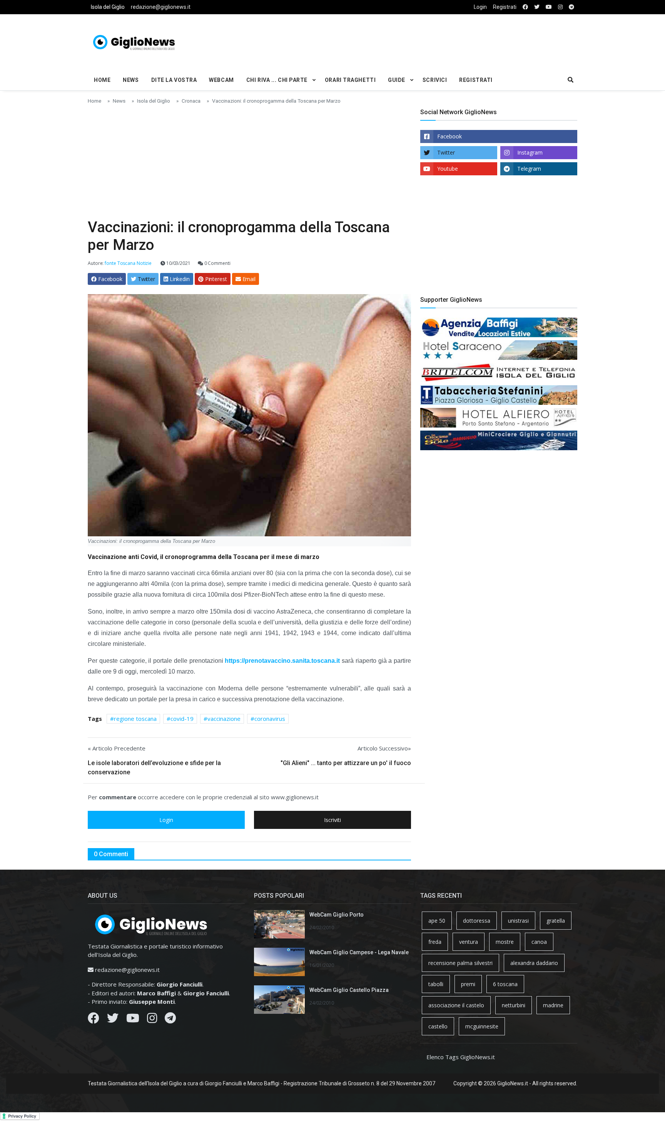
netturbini (513, 1005)
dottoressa (476, 920)
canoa (539, 941)
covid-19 (182, 718)
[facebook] (525, 7)
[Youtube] (132, 1020)
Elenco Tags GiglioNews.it (460, 1057)
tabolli (435, 984)
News (131, 80)
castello (438, 1026)
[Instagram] (152, 1020)
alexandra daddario (534, 963)
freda (434, 941)
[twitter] (537, 7)
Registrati (504, 7)
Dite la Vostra (174, 80)
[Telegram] (170, 1020)
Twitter (446, 152)
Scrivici (435, 80)
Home (102, 80)
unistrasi (518, 920)
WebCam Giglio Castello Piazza (349, 990)
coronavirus (269, 718)
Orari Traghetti (350, 80)
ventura (468, 941)
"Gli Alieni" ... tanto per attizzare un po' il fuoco (346, 763)
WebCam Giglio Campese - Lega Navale (359, 952)
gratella (555, 920)
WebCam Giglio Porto (336, 915)
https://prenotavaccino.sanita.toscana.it (282, 660)
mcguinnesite (481, 1026)
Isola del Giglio (108, 7)
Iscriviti (332, 820)
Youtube (447, 168)
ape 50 (436, 920)
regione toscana (135, 718)
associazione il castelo (456, 1005)
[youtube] (549, 7)
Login (480, 7)
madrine (553, 1005)
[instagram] (560, 7)
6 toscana (505, 984)
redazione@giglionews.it (160, 7)
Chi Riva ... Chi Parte (276, 80)
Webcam (221, 80)
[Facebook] (93, 1020)
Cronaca (191, 101)
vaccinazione (224, 718)
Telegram (529, 168)
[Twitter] (113, 1020)
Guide (396, 80)
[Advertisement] (416, 40)
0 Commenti (217, 263)
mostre (505, 941)
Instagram (530, 152)
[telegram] (571, 7)
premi (468, 984)
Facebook (449, 136)
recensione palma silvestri (460, 963)
